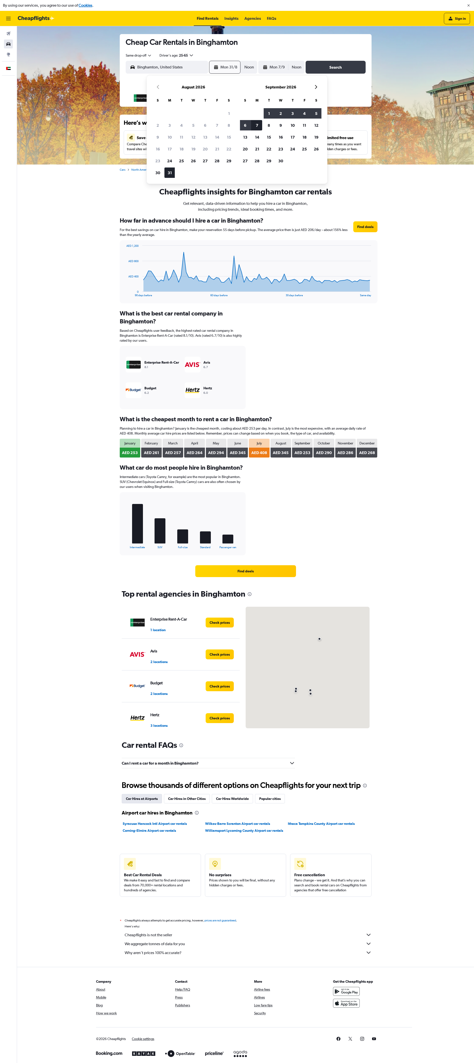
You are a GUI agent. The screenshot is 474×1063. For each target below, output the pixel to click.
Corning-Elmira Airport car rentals (149, 831)
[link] (365, 226)
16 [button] (158, 149)
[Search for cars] (8, 44)
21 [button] (217, 149)
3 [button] (169, 125)
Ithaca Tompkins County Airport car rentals (321, 824)
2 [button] (158, 125)
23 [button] (157, 161)
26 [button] (193, 161)
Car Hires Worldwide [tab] (232, 799)
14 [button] (217, 137)
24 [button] (169, 161)
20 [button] (205, 149)
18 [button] (181, 149)
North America (140, 169)
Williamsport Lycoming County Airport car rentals (244, 831)
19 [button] (193, 149)
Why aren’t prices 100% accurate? (153, 952)
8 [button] (229, 125)
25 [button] (181, 161)
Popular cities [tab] (270, 799)
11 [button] (181, 137)
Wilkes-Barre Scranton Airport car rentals (237, 824)
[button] (468, 5)
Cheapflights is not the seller (148, 935)
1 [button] (229, 113)
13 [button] (205, 137)
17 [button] (170, 149)
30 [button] (157, 172)
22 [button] (228, 149)
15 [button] (229, 137)
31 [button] (170, 172)
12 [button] (193, 137)
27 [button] (205, 161)
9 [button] (158, 137)
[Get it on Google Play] (346, 991)
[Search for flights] (8, 34)
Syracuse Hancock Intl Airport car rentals (155, 824)
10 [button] (170, 137)
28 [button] (217, 161)
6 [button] (205, 125)
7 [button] (217, 125)
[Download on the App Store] (346, 1003)
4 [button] (181, 125)
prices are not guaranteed (220, 920)
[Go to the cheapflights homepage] (36, 18)
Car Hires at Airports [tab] (142, 799)
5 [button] (193, 125)
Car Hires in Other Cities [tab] (187, 799)
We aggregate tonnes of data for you (155, 943)
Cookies (85, 5)
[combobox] (139, 55)
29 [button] (228, 161)
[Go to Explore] (8, 54)
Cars (122, 169)
